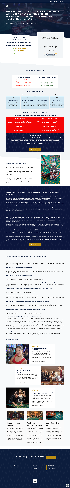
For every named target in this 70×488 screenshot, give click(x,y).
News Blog (34, 468)
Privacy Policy (50, 467)
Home (28, 5)
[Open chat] (67, 485)
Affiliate (34, 467)
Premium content (50, 5)
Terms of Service (51, 465)
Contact (61, 5)
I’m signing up (35, 149)
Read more (17, 441)
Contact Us (51, 457)
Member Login (40, 5)
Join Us (33, 5)
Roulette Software (51, 468)
